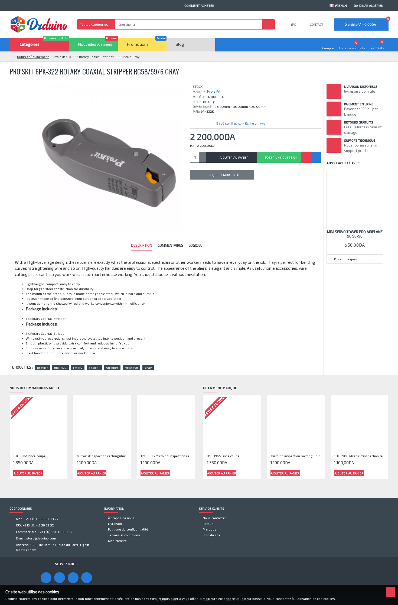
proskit (42, 367)
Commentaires (170, 245)
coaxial (94, 367)
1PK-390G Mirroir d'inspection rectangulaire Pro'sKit (167, 456)
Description (141, 245)
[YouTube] (59, 577)
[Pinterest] (73, 577)
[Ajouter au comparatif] (316, 157)
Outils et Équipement (33, 56)
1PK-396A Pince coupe (29, 456)
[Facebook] (46, 577)
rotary (77, 367)
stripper (112, 367)
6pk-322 (60, 367)
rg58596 (131, 367)
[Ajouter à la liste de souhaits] (306, 157)
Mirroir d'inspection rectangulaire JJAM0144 (103, 456)
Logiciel (195, 245)
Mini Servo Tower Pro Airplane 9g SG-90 (355, 234)
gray (148, 367)
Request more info (223, 175)
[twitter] (86, 577)
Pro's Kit (213, 91)
